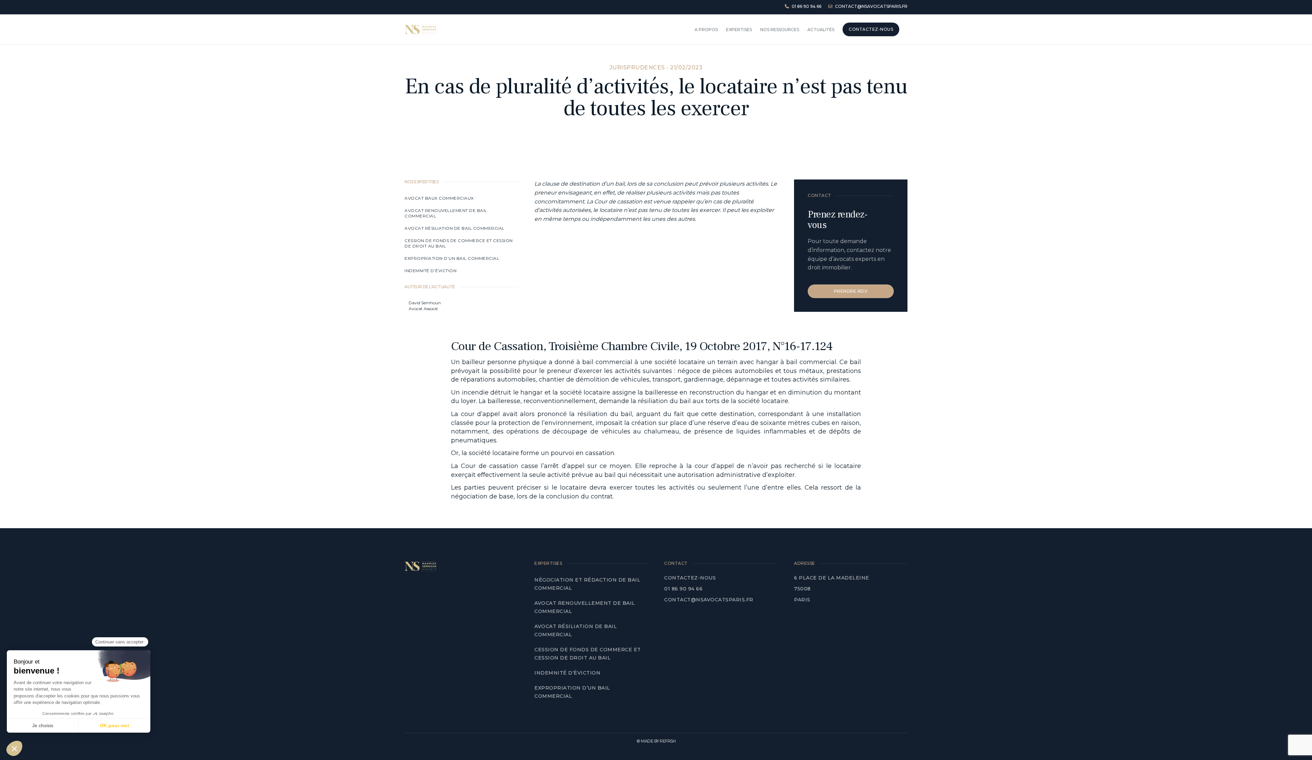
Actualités (820, 29)
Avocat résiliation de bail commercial (455, 228)
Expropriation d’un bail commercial (452, 258)
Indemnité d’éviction (431, 270)
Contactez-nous (690, 578)
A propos (706, 29)
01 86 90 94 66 (683, 589)
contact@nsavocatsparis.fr (708, 600)
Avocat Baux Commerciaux (439, 198)
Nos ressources (779, 29)
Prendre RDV (851, 291)
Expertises (739, 29)
